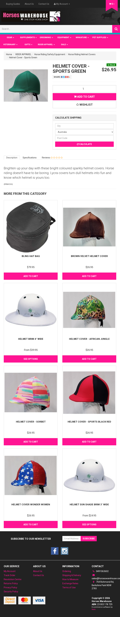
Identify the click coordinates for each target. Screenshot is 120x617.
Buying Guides (13, 4)
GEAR (9, 37)
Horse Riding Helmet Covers (81, 54)
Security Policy (11, 591)
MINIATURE (81, 37)
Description (11, 157)
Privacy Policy (10, 587)
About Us (29, 4)
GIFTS (28, 44)
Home (9, 54)
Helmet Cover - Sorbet (31, 421)
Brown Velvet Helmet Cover (89, 256)
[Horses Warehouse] (31, 15)
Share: (57, 77)
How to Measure (70, 579)
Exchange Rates (70, 583)
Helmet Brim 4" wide (30, 339)
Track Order (9, 575)
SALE (63, 44)
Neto (94, 609)
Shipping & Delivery (71, 575)
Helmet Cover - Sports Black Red (89, 421)
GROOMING (45, 37)
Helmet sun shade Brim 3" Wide (89, 504)
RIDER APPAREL (45, 44)
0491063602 (102, 571)
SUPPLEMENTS (27, 37)
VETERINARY (9, 44)
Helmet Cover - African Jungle (89, 339)
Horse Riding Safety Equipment (49, 54)
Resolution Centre (12, 579)
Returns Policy (11, 583)
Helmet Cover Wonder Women (30, 504)
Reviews (46, 157)
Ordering (66, 571)
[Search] (116, 29)
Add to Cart (86, 96)
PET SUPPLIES (99, 37)
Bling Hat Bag (31, 256)
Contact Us (43, 4)
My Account (9, 571)
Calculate (85, 144)
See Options (31, 359)
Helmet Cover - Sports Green (23, 57)
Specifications (30, 157)
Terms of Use (69, 587)
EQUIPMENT (64, 37)
